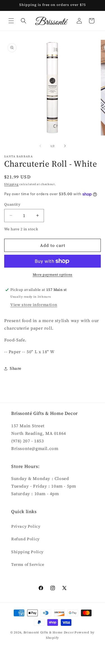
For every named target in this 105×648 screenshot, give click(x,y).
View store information (33, 304)
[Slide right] (65, 146)
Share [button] (15, 368)
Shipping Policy (27, 552)
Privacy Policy (25, 526)
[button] (11, 21)
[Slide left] (40, 146)
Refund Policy (25, 539)
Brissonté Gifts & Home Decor (49, 632)
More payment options (53, 274)
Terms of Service (27, 564)
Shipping (11, 184)
